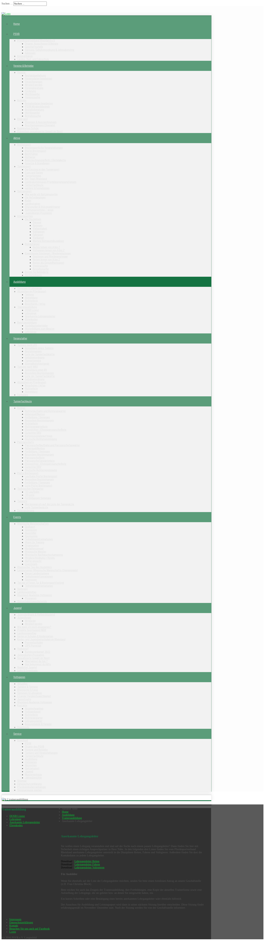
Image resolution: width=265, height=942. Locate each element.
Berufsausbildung (27, 322)
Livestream (31, 564)
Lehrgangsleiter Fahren (87, 864)
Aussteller (30, 533)
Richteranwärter (34, 717)
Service (17, 733)
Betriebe (21, 100)
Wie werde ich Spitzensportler (41, 194)
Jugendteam (24, 617)
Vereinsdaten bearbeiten (38, 78)
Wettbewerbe (32, 94)
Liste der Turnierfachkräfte (40, 354)
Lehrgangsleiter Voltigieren (89, 867)
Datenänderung (25, 510)
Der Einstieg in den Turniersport (42, 169)
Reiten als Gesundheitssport (48, 262)
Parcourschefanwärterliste (40, 460)
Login (12, 931)
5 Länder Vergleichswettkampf (34, 696)
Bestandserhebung (35, 75)
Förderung (30, 91)
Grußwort (30, 526)
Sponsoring (31, 536)
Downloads (23, 727)
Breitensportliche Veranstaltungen (44, 147)
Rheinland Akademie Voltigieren (34, 595)
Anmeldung (31, 297)
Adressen (30, 53)
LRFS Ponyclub (33, 645)
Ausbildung (19, 281)
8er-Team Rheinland (36, 178)
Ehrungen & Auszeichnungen (40, 122)
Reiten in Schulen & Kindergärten (35, 636)
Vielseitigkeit (40, 228)
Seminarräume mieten (29, 790)
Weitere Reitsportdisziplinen (48, 241)
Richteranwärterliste (36, 426)
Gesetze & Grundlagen (37, 163)
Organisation (32, 545)
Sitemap (22, 780)
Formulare (22, 394)
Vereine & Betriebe (23, 65)
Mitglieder (30, 620)
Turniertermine (33, 175)
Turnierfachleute (34, 185)
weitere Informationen (37, 188)
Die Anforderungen (35, 197)
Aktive (16, 138)
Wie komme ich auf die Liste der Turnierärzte (49, 504)
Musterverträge (33, 774)
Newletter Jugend (27, 667)
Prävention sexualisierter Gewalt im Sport (40, 131)
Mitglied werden (33, 84)
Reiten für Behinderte (36, 272)
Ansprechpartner (34, 708)
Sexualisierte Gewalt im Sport (33, 658)
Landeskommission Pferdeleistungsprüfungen (50, 182)
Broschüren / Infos (35, 303)
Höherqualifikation (35, 414)
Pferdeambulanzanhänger (31, 787)
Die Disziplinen (33, 219)
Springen (37, 225)
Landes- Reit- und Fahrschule (33, 59)
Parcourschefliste (35, 457)
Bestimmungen (33, 351)
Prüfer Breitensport (35, 150)
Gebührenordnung (34, 357)
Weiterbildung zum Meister (40, 328)
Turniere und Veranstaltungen (41, 752)
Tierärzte (22, 501)
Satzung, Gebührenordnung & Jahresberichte (49, 49)
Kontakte (22, 705)
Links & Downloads (27, 670)
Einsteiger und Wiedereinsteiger (50, 256)
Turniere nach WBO (27, 366)
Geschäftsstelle (34, 46)
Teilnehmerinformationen (39, 539)
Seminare (22, 589)
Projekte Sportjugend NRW (31, 630)
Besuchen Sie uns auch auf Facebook (29, 928)
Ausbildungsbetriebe (36, 325)
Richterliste (31, 300)
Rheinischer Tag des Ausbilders (34, 567)
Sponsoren (31, 529)
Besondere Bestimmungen (39, 373)
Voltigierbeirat (33, 711)
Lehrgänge (30, 313)
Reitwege (30, 157)
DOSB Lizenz (32, 310)
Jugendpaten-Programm (38, 213)
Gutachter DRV (33, 432)
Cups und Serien (34, 172)
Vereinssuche (32, 97)
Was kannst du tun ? (36, 661)
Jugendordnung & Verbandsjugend (36, 614)
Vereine (21, 72)
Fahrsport (38, 234)
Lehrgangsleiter (33, 721)
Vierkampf (38, 237)
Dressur (37, 222)
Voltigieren (39, 231)
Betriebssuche (33, 115)
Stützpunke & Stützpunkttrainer (42, 206)
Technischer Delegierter (30, 488)
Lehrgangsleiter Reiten (86, 861)
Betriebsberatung (34, 109)
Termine (29, 294)
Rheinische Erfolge (27, 689)
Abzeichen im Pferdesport (31, 291)
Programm (30, 598)
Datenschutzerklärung (29, 783)
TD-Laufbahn (32, 491)
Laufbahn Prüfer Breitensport (41, 476)
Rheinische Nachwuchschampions (44, 554)
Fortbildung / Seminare (37, 417)
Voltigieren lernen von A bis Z (49, 250)
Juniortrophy (24, 699)
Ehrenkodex (31, 319)
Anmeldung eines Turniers (39, 348)
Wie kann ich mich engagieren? (34, 627)
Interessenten (25, 216)
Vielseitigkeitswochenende (32, 601)
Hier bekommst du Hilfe (38, 664)
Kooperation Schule (28, 128)
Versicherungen (33, 81)
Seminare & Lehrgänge (29, 288)
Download (22, 740)
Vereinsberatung (34, 88)
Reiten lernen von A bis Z (46, 247)
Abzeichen (31, 765)
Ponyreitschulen (34, 642)
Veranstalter (20, 338)
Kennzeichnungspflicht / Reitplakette (45, 160)
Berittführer (31, 154)
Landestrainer (32, 203)
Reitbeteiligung (33, 275)
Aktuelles (22, 683)
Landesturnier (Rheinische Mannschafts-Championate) (47, 570)
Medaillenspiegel (34, 548)
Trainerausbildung (27, 307)
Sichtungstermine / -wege (39, 209)
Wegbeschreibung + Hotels (40, 557)
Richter (21, 408)
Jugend (17, 608)
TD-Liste (29, 495)
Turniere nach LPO (27, 345)
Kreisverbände (25, 56)
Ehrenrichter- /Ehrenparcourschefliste (45, 429)
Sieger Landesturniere (37, 573)
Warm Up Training (34, 542)
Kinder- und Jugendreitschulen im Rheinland (41, 639)
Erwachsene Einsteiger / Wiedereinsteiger (48, 253)
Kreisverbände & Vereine (38, 724)
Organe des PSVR (34, 746)
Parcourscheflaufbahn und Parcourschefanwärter (52, 445)
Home (16, 23)
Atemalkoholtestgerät (37, 363)
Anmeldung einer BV (36, 369)
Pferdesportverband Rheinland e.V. (36, 40)
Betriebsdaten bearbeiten (39, 103)
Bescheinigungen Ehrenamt (40, 125)
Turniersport (24, 166)
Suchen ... (7, 3)
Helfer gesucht (33, 561)
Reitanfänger (32, 244)
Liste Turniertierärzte (36, 507)
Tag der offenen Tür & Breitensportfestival (40, 582)
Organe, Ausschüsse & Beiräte (41, 43)
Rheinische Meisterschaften (33, 523)
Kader (28, 200)
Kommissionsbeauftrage (38, 436)
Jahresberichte (33, 777)
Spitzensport (24, 191)
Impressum (15, 919)
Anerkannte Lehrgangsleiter (40, 316)
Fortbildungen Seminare (38, 498)
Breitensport (24, 144)
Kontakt (13, 925)
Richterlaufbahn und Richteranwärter (45, 411)
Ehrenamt (22, 119)
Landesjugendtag (26, 592)
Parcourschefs (25, 442)
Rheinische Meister (35, 551)
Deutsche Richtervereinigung (41, 439)
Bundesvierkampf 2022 (37, 651)
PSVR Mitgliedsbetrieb (37, 106)
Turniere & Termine (27, 686)
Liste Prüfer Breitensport (38, 485)
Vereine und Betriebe (36, 749)
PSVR (16, 34)
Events (17, 517)
